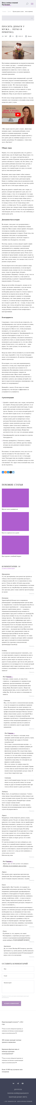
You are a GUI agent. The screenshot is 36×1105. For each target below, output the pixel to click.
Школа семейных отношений (10, 4)
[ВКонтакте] (3, 472)
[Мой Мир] (8, 472)
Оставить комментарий (8, 568)
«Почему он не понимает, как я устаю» (14, 866)
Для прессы (18, 1089)
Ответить (31, 593)
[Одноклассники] (5, 472)
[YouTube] (22, 1083)
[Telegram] (13, 472)
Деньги (30, 36)
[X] (11, 472)
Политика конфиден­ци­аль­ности (18, 1093)
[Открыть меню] (32, 3)
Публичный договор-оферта (18, 1097)
